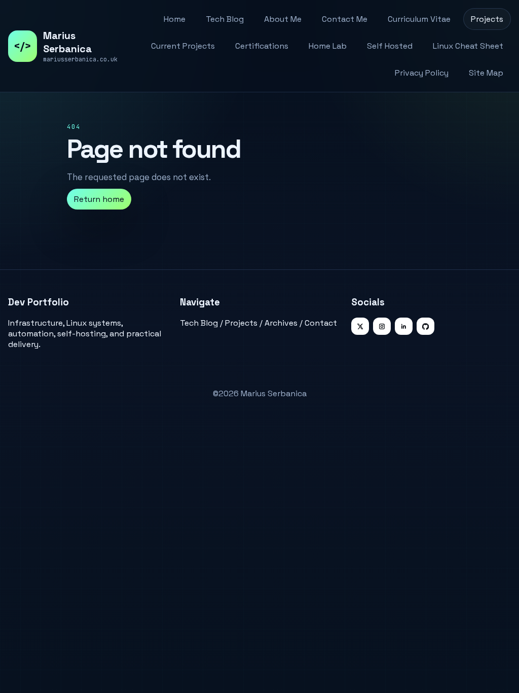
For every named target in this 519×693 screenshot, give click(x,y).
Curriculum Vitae (419, 19)
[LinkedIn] (404, 326)
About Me (283, 19)
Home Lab (328, 46)
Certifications (261, 46)
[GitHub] (425, 326)
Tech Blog (225, 19)
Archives (281, 323)
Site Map (486, 72)
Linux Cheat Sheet (468, 46)
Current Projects (183, 46)
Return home (99, 199)
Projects (487, 19)
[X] (360, 326)
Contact (321, 323)
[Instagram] (382, 326)
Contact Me (344, 19)
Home (175, 19)
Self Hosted (390, 46)
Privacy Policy (422, 72)
